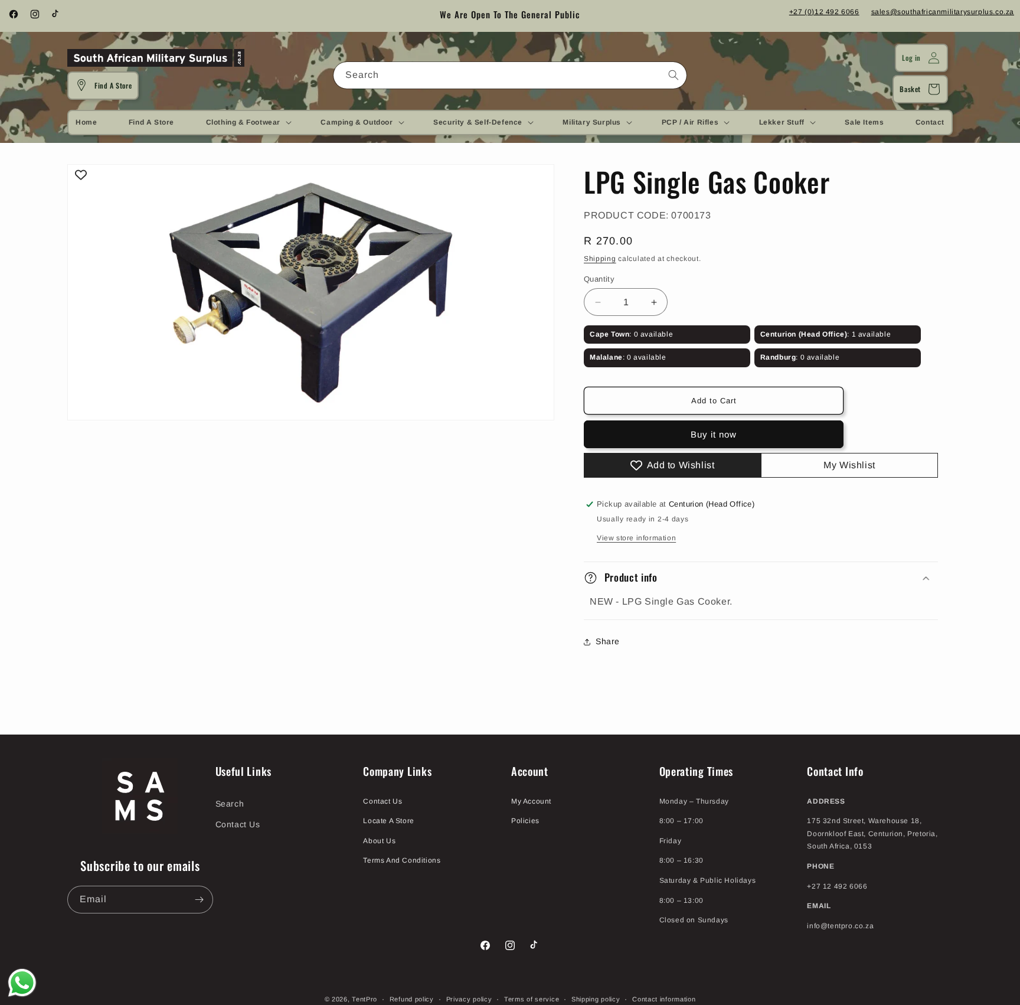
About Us (379, 841)
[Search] (673, 75)
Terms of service (531, 998)
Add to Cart (714, 400)
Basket (910, 89)
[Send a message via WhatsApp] (22, 983)
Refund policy (412, 998)
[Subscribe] (199, 899)
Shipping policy (595, 998)
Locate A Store (388, 821)
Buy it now (714, 434)
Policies (525, 821)
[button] (247, 122)
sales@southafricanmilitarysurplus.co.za (942, 12)
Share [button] (608, 641)
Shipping (600, 258)
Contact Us (237, 824)
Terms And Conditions (401, 861)
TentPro (364, 999)
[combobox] (510, 75)
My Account (531, 801)
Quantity (599, 279)
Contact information (663, 998)
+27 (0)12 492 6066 (824, 12)
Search (229, 803)
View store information (636, 538)
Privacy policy (469, 998)
